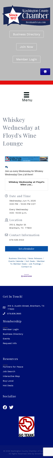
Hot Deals (30, 261)
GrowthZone (40, 454)
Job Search (9, 371)
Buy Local (8, 380)
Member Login (11, 329)
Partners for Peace (13, 366)
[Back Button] (6, 167)
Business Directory (17, 258)
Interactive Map (11, 376)
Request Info (10, 343)
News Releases (35, 258)
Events (6, 338)
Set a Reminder (26, 248)
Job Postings (35, 264)
